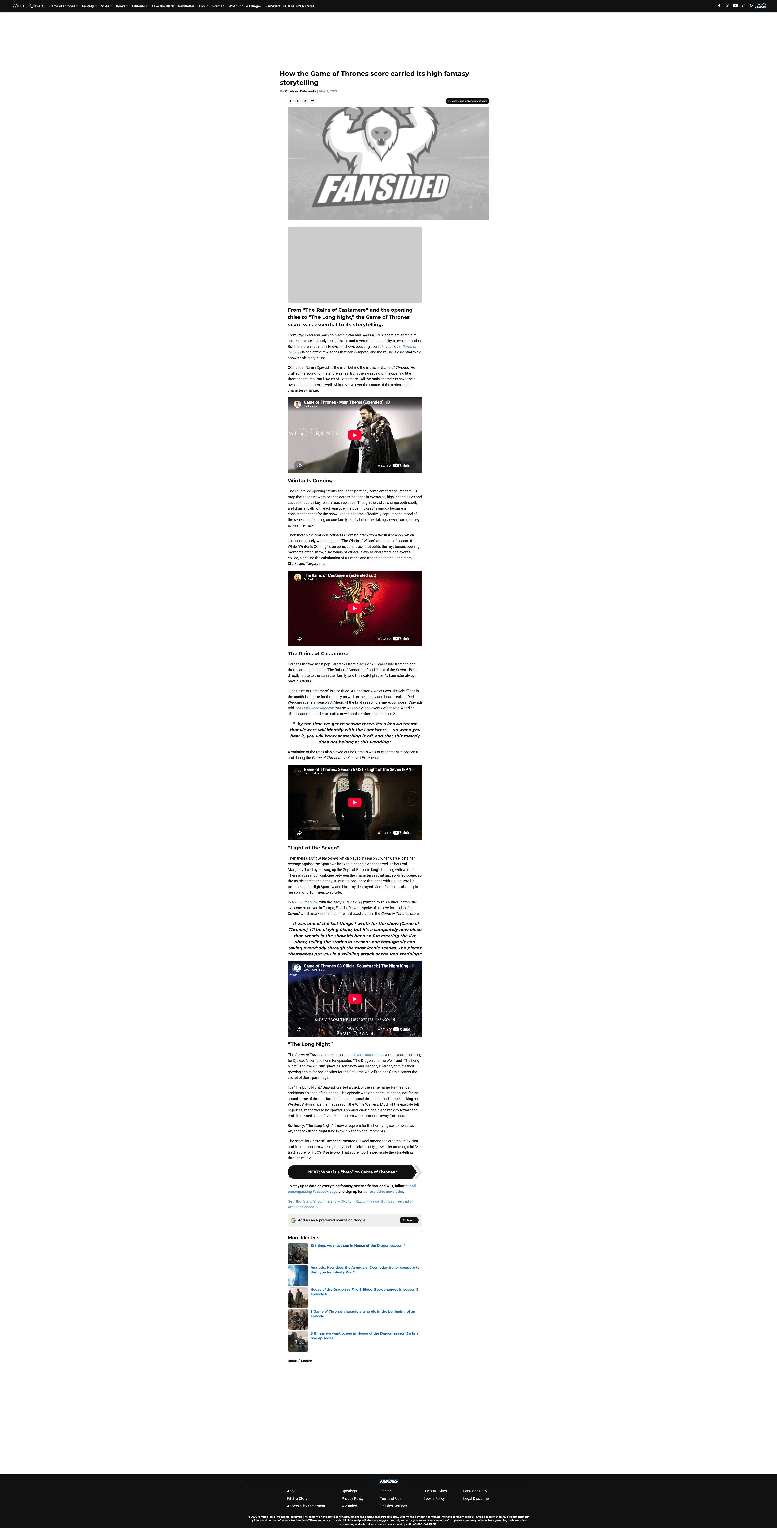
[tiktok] (743, 5)
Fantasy (88, 6)
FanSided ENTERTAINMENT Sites (290, 6)
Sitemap (218, 6)
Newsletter (186, 6)
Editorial (138, 6)
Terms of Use (390, 1498)
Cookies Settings (393, 1506)
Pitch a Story (297, 1498)
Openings (349, 1491)
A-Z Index (349, 1506)
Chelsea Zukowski (300, 91)
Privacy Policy (352, 1498)
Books (120, 6)
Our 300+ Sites (435, 1491)
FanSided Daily (475, 1491)
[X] (727, 5)
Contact (386, 1491)
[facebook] (719, 5)
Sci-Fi (105, 6)
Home (292, 1361)
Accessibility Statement (306, 1506)
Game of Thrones (62, 6)
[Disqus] (396, 1420)
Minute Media (266, 1516)
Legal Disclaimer (476, 1498)
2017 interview (306, 902)
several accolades (366, 1055)
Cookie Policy (434, 1498)
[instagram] (751, 5)
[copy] (312, 101)
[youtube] (735, 5)
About (203, 6)
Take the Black (163, 6)
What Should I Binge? (245, 6)
